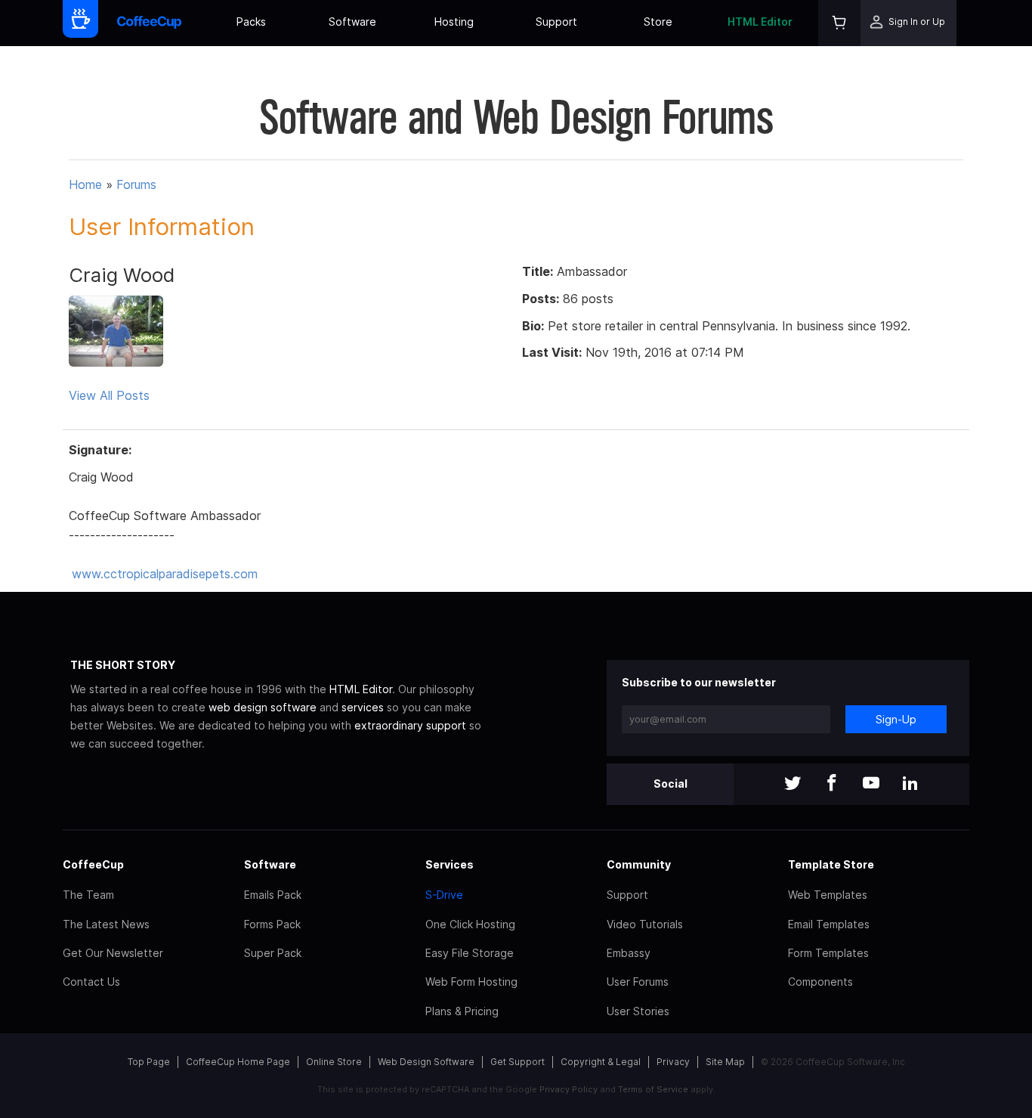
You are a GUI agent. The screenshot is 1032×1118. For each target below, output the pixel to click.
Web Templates (827, 894)
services (362, 707)
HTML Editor (760, 21)
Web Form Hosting (471, 981)
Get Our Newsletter (113, 952)
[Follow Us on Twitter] (792, 784)
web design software (263, 707)
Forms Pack (272, 924)
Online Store (334, 1061)
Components (820, 981)
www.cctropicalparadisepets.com (165, 573)
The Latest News (106, 924)
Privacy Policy (568, 1089)
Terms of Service (653, 1089)
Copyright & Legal (601, 1061)
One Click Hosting (470, 924)
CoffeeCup (93, 864)
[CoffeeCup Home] (149, 23)
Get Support (517, 1061)
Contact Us (91, 981)
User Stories (638, 1011)
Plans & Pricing (462, 1011)
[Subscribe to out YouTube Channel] (871, 784)
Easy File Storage (469, 952)
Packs (251, 21)
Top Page (149, 1061)
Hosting (454, 21)
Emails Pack (272, 894)
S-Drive (444, 894)
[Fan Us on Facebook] (832, 784)
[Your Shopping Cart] (839, 23)
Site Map (725, 1061)
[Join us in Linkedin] (910, 784)
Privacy (673, 1061)
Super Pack (272, 952)
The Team (88, 894)
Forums (136, 184)
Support (556, 21)
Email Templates (829, 924)
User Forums (638, 981)
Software (352, 21)
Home (85, 184)
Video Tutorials (645, 924)
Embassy (628, 952)
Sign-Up (896, 719)
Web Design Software (426, 1061)
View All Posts (109, 395)
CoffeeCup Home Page (238, 1061)
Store (658, 21)
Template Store (831, 864)
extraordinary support (410, 725)
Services (449, 864)
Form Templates (828, 952)
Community (639, 864)
